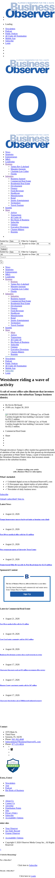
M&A (7, 159)
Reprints (14, 232)
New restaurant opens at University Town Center (18, 550)
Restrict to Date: (28, 243)
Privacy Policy (11, 813)
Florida (14, 174)
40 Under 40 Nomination (16, 36)
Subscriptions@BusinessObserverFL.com (23, 742)
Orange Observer (12, 833)
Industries (9, 176)
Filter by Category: (29, 241)
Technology (16, 203)
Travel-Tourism (17, 205)
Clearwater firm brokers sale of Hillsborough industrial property (21, 700)
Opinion (14, 225)
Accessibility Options (14, 818)
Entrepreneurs (11, 157)
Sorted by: (4, 241)
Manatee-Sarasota (18, 169)
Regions (8, 164)
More (7, 210)
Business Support (18, 179)
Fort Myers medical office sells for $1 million (17, 534)
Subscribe (9, 41)
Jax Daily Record (12, 831)
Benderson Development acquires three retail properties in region (21, 654)
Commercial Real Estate (21, 181)
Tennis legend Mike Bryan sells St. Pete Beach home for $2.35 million (26, 565)
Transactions (16, 215)
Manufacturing (17, 195)
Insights (8, 208)
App (7, 785)
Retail (13, 198)
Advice (14, 212)
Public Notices (11, 33)
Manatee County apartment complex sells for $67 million (18, 685)
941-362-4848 (18, 739)
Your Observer (11, 828)
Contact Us (10, 803)
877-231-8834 (18, 744)
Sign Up (27, 594)
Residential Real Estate (20, 183)
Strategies (9, 154)
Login (7, 43)
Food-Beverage (17, 191)
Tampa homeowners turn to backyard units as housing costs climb (24, 519)
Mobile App (10, 38)
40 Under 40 (16, 217)
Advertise (9, 806)
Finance (14, 188)
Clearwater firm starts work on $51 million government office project (22, 670)
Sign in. (12, 499)
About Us (9, 801)
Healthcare (15, 193)
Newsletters (10, 29)
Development (16, 186)
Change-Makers (17, 229)
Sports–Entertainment (20, 200)
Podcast (8, 31)
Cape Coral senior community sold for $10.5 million (17, 639)
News (7, 152)
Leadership (10, 162)
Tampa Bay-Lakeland (20, 166)
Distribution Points (13, 808)
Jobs (7, 810)
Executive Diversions (20, 227)
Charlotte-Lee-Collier (20, 171)
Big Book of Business (20, 220)
